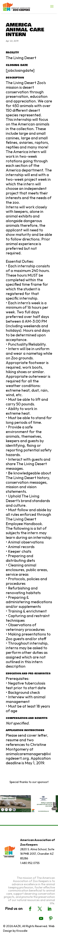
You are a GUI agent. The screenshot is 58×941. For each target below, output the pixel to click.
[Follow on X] (40, 909)
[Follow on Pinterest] (51, 918)
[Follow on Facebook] (30, 909)
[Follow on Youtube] (41, 918)
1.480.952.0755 (29, 863)
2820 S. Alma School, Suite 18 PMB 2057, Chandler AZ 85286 (37, 853)
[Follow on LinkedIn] (49, 909)
